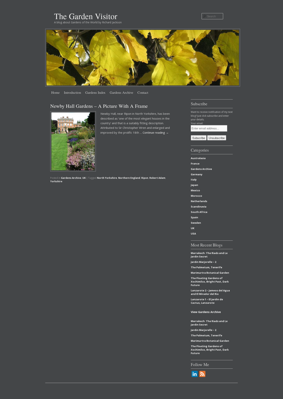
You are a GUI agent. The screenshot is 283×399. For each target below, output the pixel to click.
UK (84, 178)
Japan (194, 185)
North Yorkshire (107, 178)
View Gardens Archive (206, 312)
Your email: (197, 123)
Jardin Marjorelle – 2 (203, 262)
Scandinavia (198, 206)
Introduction (72, 92)
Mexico (195, 190)
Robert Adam (157, 178)
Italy (194, 179)
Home (55, 92)
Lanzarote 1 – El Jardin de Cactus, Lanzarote (207, 301)
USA (193, 233)
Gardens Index (95, 92)
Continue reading (156, 132)
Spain (194, 217)
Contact (142, 92)
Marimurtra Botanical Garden (210, 272)
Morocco (196, 195)
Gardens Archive (121, 92)
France (195, 163)
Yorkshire (56, 181)
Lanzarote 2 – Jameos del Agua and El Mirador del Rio (210, 292)
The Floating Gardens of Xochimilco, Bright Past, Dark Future (210, 281)
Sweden (196, 222)
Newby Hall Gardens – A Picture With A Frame (99, 106)
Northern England (129, 178)
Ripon (144, 178)
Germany (196, 174)
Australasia (198, 158)
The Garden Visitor (85, 16)
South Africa (199, 212)
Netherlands (199, 201)
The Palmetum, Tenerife (206, 267)
